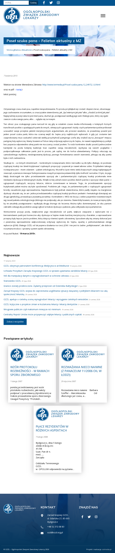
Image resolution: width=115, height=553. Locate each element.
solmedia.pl (106, 549)
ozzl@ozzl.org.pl (55, 532)
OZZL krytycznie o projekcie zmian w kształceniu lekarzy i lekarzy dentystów (40, 304)
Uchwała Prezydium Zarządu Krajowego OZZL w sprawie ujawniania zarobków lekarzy (45, 270)
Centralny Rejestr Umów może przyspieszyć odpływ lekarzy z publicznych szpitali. (43, 314)
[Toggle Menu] (103, 15)
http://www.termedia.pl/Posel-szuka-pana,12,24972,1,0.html (71, 84)
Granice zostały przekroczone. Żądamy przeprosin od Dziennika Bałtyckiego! (41, 285)
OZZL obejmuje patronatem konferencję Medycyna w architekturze (36, 265)
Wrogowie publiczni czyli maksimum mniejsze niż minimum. (32, 309)
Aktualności (27, 50)
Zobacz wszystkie (15, 321)
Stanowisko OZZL (12, 280)
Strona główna (13, 50)
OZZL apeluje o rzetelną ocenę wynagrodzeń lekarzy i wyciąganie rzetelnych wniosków (46, 299)
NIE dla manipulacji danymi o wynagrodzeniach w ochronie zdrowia (36, 275)
